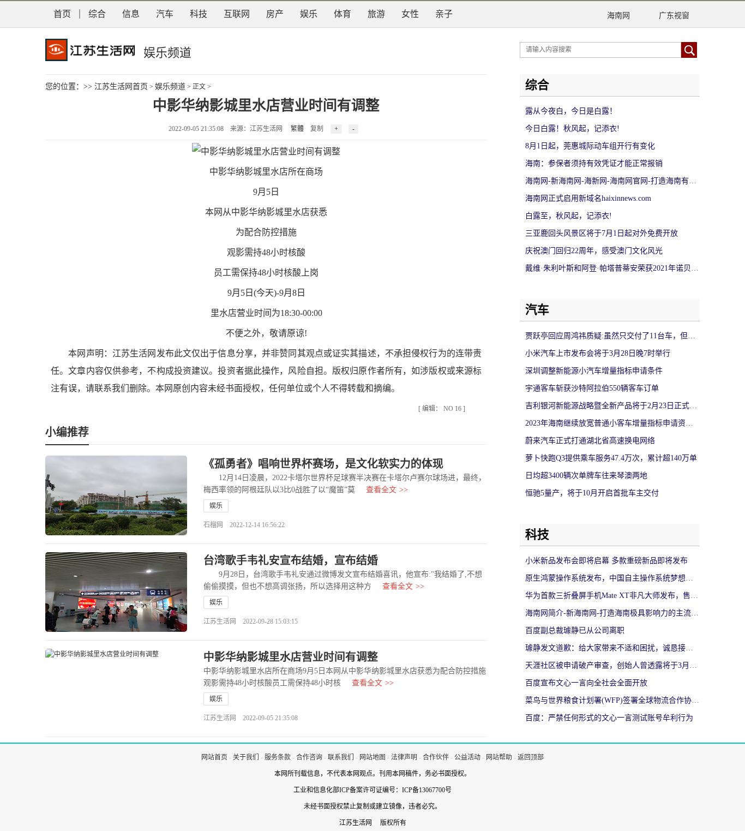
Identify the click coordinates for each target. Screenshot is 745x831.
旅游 (376, 14)
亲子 (444, 14)
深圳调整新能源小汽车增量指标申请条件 (594, 371)
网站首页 (214, 757)
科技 (198, 14)
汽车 (164, 14)
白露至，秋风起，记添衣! (568, 216)
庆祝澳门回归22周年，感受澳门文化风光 (594, 251)
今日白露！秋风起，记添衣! (572, 128)
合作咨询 (309, 757)
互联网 (237, 14)
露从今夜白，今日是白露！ (571, 111)
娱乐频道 (170, 86)
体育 (342, 14)
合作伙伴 (436, 757)
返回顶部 (531, 757)
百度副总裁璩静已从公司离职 (574, 630)
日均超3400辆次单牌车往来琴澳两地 (586, 475)
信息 (131, 14)
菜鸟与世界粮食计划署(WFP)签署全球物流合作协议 (612, 700)
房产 (275, 14)
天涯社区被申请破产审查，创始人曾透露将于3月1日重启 (620, 665)
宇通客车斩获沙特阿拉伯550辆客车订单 (592, 388)
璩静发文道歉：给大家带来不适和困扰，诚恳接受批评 (616, 648)
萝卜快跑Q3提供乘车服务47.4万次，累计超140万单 (611, 458)
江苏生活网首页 (121, 86)
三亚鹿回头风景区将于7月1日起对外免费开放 (601, 233)
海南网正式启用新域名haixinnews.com (588, 198)
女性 (410, 14)
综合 (97, 14)
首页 (62, 14)
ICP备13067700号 (427, 790)
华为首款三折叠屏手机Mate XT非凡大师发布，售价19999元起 (628, 595)
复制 (316, 129)
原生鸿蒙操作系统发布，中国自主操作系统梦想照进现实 (620, 578)
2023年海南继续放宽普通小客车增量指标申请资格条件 (616, 423)
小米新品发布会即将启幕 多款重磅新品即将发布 (606, 561)
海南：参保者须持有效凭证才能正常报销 (594, 163)
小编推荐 (67, 432)
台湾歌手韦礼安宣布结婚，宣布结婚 (290, 560)
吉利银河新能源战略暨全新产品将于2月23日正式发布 (615, 406)
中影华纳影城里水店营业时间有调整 (290, 657)
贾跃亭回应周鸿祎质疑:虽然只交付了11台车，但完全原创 (621, 336)
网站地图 (372, 757)
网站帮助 (499, 757)
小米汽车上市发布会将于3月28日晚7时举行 (597, 353)
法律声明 (404, 757)
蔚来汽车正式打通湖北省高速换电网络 (590, 441)
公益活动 (467, 757)
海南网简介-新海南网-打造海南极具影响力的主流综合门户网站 (631, 613)
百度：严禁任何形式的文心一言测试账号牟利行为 (609, 718)
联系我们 (341, 757)
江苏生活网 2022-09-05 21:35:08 (250, 718)
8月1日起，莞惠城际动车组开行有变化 (590, 146)
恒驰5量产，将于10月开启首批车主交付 (592, 493)
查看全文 (387, 490)
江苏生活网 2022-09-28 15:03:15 (250, 621)
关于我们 (246, 757)
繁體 (297, 129)
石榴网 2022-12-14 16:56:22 (244, 525)
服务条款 (278, 757)
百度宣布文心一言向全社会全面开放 (586, 683)
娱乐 (308, 14)
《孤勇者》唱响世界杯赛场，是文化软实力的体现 (323, 464)
